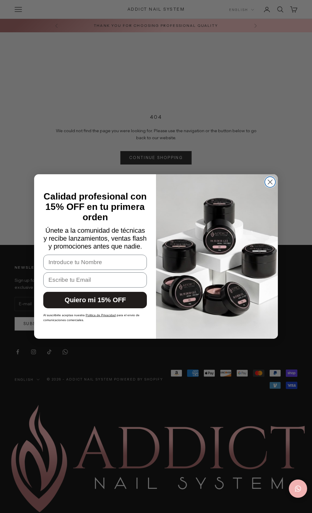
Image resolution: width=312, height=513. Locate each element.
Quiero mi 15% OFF (95, 300)
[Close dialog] (270, 182)
